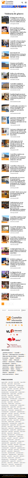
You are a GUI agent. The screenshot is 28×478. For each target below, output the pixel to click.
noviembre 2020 (19, 416)
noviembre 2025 (19, 385)
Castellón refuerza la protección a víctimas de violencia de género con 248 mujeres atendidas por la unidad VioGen (18, 168)
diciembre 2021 (18, 410)
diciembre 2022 (5, 405)
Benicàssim (4, 78)
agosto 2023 (13, 400)
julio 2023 (19, 400)
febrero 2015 (16, 451)
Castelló (4, 23)
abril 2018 (4, 433)
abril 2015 (4, 451)
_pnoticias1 (4, 222)
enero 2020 (18, 421)
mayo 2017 (15, 438)
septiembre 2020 (12, 418)
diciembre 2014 (11, 452)
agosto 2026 (4, 382)
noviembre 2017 (19, 434)
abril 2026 (4, 383)
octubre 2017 (4, 436)
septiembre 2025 (12, 387)
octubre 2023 (21, 398)
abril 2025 (22, 388)
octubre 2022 (21, 405)
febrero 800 (19, 465)
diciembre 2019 (5, 423)
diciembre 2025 (11, 385)
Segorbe (3, 111)
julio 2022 (19, 406)
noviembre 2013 (13, 459)
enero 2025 (17, 390)
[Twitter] (9, 325)
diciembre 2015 (18, 446)
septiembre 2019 (5, 424)
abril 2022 (16, 408)
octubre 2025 (4, 387)
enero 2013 (11, 464)
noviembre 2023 (13, 398)
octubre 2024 (21, 392)
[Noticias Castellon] (7, 2)
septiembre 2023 (5, 400)
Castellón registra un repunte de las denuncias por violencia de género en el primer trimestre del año (18, 156)
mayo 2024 (10, 395)
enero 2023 (18, 403)
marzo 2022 (22, 408)
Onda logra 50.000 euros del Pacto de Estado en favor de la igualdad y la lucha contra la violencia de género (17, 144)
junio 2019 (4, 426)
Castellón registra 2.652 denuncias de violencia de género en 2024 (18, 218)
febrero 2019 (4, 428)
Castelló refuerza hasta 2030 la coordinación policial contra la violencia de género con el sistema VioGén (18, 43)
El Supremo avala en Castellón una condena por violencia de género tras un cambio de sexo (18, 20)
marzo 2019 (22, 426)
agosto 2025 (20, 387)
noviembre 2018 (5, 429)
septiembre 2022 (5, 406)
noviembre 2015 (5, 447)
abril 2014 (22, 456)
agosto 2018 (4, 431)
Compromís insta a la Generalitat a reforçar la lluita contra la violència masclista (18, 251)
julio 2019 (19, 424)
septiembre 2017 (12, 436)
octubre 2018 (13, 429)
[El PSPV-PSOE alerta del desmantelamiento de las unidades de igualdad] (5, 194)
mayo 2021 (22, 413)
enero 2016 (11, 446)
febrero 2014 (11, 457)
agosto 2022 (13, 406)
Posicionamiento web (21, 476)
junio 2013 (4, 462)
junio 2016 (4, 444)
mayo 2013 (10, 462)
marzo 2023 (4, 403)
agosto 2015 (4, 449)
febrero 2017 (11, 439)
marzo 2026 (10, 383)
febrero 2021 (16, 415)
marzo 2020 (4, 421)
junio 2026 (16, 382)
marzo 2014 (4, 457)
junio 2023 (4, 401)
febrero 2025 (11, 390)
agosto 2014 (20, 454)
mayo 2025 (15, 388)
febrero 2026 (17, 383)
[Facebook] (6, 325)
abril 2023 (16, 401)
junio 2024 (4, 395)
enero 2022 (11, 410)
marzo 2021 (9, 415)
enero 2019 (11, 428)
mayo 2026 (22, 382)
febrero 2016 (4, 446)
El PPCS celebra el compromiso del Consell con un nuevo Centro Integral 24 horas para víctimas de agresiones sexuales (18, 262)
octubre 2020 (4, 418)
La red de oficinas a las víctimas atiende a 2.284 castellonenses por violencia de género (18, 229)
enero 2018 (4, 434)
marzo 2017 (4, 439)
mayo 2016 (10, 444)
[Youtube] (15, 325)
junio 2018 (16, 431)
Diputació (4, 277)
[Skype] (22, 325)
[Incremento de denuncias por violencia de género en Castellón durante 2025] (5, 55)
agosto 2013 (13, 461)
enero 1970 (12, 465)
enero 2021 (4, 416)
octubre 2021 (13, 411)
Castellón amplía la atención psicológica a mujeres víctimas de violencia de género (17, 86)
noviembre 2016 (13, 441)
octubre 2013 (21, 459)
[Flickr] (19, 325)
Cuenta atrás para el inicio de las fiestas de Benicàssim (17, 296)
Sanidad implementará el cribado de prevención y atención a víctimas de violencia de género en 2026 (18, 96)
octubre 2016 (21, 441)
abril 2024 (16, 395)
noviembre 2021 (5, 411)
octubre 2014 (4, 454)
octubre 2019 (21, 423)
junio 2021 (16, 413)
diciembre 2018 (18, 428)
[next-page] (12, 304)
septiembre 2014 (12, 454)
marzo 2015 (9, 451)
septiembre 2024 (5, 393)
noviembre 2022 (13, 405)
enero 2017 (17, 439)
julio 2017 (4, 438)
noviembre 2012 (5, 465)
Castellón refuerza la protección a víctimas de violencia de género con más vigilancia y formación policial (18, 239)
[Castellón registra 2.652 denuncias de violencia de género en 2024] (5, 219)
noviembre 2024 (13, 392)
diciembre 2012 (18, 464)
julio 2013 (19, 461)
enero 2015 (4, 452)
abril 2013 (16, 462)
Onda (3, 146)
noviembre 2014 (19, 452)
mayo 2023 (10, 401)
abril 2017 (22, 438)
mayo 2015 (22, 449)
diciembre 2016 (5, 441)
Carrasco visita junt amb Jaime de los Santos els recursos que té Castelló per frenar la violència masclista (18, 132)
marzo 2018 (9, 433)
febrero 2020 (11, 421)
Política (3, 123)
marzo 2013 (22, 462)
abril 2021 (4, 415)
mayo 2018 (22, 431)
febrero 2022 (4, 410)
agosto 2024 (13, 393)
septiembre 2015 (20, 447)
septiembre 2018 (20, 429)
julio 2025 (4, 388)
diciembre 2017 (11, 434)
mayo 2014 (15, 456)
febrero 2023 (11, 403)
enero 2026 (4, 385)
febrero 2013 (4, 464)
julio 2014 (4, 456)
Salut (3, 99)
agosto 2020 (20, 418)
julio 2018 (10, 431)
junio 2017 (9, 438)
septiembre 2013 (5, 461)
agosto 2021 (4, 413)
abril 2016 (16, 444)
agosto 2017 (20, 436)
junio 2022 (4, 408)
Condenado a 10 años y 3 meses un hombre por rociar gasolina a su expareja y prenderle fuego (18, 108)
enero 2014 (17, 457)
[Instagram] (12, 325)
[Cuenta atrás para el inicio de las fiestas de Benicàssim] (5, 296)
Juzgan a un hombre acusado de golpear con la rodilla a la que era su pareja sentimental (18, 65)
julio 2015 (10, 449)
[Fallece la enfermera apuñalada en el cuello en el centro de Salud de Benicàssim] (5, 76)
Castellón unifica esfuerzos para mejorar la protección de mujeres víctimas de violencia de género (18, 285)
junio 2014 (9, 456)
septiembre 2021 (20, 411)
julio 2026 (10, 382)
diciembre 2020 (11, 416)
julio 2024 (19, 393)
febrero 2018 (16, 433)
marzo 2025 (4, 390)
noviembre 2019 (13, 423)
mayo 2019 (10, 426)
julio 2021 (10, 413)
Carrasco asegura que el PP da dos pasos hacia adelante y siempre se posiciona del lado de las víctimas (18, 120)
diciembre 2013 (5, 459)
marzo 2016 (22, 444)
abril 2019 (16, 426)
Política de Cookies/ (11, 476)
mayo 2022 (10, 408)
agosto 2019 (13, 424)
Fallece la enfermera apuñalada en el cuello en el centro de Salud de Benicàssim (18, 75)
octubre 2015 (13, 447)
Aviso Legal (17, 475)
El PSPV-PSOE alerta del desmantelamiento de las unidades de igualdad (18, 194)
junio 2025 (9, 388)
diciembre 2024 (5, 392)
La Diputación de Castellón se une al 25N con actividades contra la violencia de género (18, 274)
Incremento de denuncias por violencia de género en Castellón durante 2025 (18, 55)
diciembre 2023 (5, 398)
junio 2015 (16, 449)
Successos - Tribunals (4, 33)
